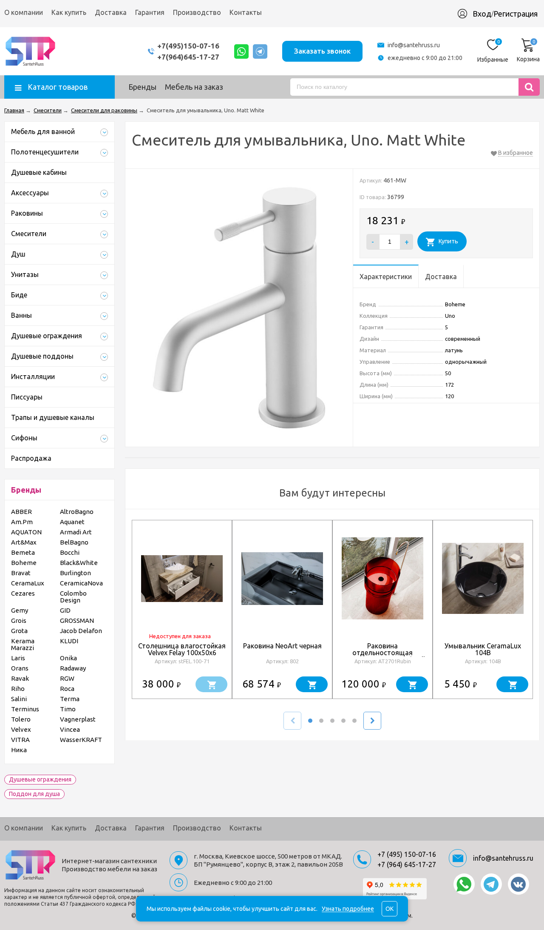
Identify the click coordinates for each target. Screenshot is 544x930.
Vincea (70, 729)
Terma (69, 698)
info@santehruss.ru (414, 45)
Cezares (23, 593)
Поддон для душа (34, 793)
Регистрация (515, 13)
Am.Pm (22, 521)
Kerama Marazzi (22, 644)
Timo (68, 709)
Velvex (21, 729)
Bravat (21, 572)
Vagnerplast (78, 719)
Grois (18, 620)
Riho (18, 688)
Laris (18, 658)
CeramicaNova (81, 583)
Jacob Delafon (81, 630)
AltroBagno (77, 511)
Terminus (25, 709)
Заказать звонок (322, 51)
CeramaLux (27, 583)
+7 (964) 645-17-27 (406, 864)
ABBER (21, 511)
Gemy (19, 610)
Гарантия (149, 12)
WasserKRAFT (81, 739)
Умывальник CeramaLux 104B (483, 649)
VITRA (20, 739)
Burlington (75, 572)
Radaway (73, 668)
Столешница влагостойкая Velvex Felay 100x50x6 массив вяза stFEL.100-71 (182, 652)
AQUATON (26, 532)
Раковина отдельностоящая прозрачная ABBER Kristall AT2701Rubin (382, 656)
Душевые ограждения (40, 779)
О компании (23, 12)
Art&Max (24, 542)
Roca (67, 688)
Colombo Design (73, 597)
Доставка (111, 12)
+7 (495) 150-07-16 (406, 854)
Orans (19, 668)
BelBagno (74, 542)
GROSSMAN (77, 620)
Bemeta (23, 552)
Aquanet (72, 521)
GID (65, 610)
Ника (19, 749)
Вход (482, 13)
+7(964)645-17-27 (188, 57)
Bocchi (69, 552)
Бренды (142, 87)
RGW (67, 678)
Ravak (20, 678)
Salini (19, 698)
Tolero (21, 719)
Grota (19, 630)
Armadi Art (76, 532)
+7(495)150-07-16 (188, 46)
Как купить (68, 12)
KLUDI (69, 641)
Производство (197, 12)
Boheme (24, 562)
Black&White (79, 562)
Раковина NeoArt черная (282, 646)
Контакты (246, 12)
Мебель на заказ (194, 87)
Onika (68, 658)
